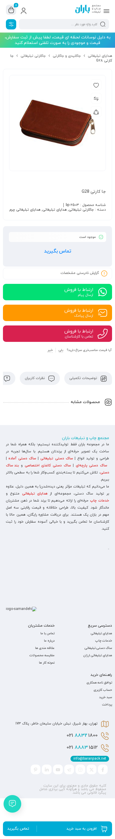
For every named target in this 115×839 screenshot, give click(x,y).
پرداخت (107, 704)
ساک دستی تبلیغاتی (56, 458)
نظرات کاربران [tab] (35, 378)
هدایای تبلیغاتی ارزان (97, 655)
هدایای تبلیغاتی (100, 56)
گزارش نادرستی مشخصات (79, 273)
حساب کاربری (102, 690)
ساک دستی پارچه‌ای (91, 465)
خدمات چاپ (99, 500)
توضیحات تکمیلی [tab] (83, 378)
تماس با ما (47, 633)
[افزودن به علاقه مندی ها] (96, 84)
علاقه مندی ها (45, 648)
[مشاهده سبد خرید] (11, 10)
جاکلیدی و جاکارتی (67, 56)
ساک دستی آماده (22, 458)
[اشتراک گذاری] (96, 111)
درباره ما (49, 640)
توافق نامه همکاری (99, 682)
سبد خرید (105, 697)
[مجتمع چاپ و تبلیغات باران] (88, 9)
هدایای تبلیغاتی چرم (24, 209)
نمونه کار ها (47, 662)
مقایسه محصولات (42, 655)
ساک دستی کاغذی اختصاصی (48, 465)
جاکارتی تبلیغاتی (33, 56)
